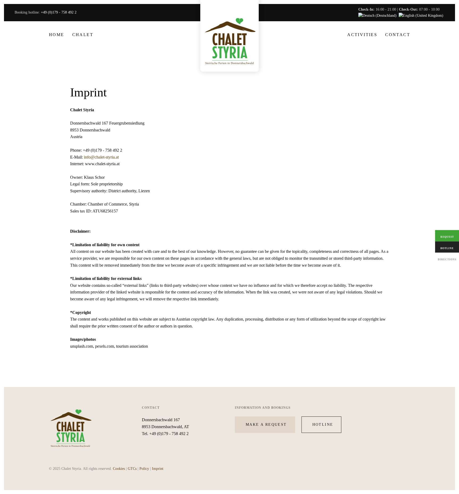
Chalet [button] (82, 34)
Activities (362, 34)
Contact (397, 34)
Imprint (157, 469)
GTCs (132, 469)
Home (56, 34)
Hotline (322, 425)
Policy (144, 469)
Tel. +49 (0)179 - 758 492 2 (165, 433)
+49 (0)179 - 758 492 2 (58, 12)
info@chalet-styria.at (101, 157)
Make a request (266, 425)
